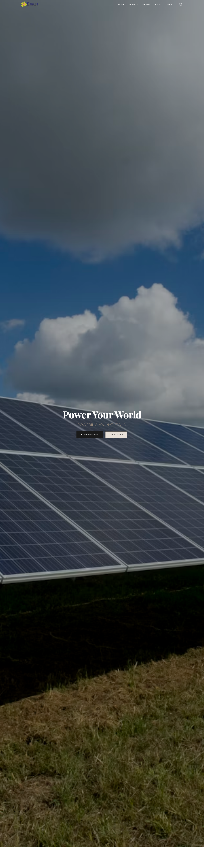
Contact (170, 4)
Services (146, 4)
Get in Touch (116, 434)
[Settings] (180, 4)
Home (121, 4)
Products (133, 4)
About (158, 4)
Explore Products (90, 434)
